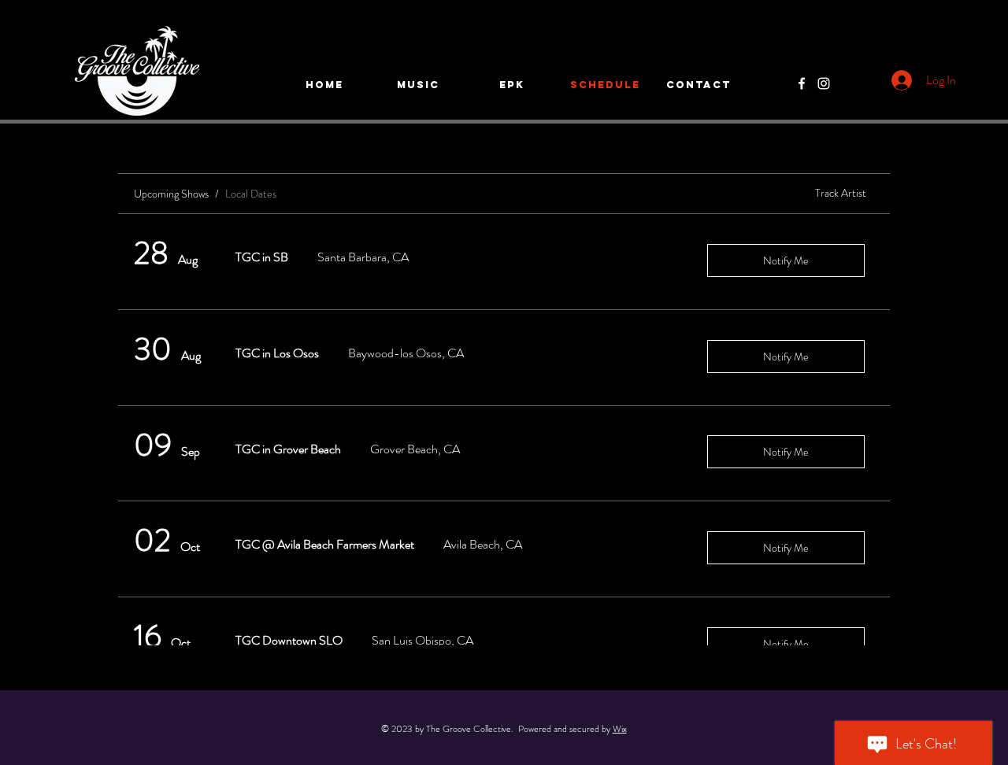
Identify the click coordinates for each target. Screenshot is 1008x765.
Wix (620, 729)
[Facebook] (802, 83)
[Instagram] (824, 83)
